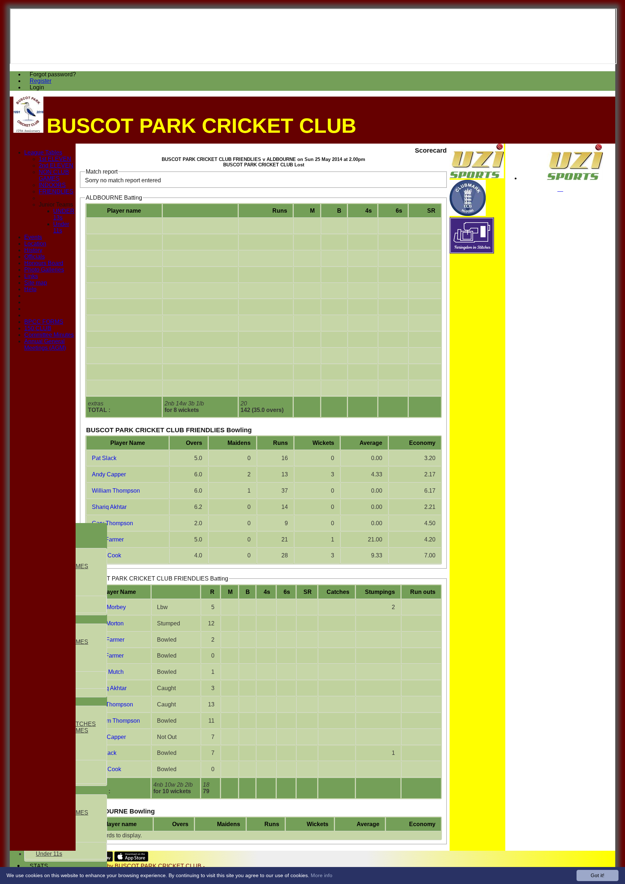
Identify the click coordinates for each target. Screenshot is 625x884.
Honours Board (43, 263)
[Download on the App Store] (131, 860)
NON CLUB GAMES (54, 175)
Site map (35, 283)
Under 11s (49, 854)
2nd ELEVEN (56, 165)
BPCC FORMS (43, 322)
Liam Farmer (108, 640)
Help (30, 289)
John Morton (108, 623)
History (33, 250)
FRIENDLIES (56, 191)
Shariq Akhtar (109, 507)
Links (31, 276)
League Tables (43, 152)
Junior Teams (56, 204)
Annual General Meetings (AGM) (45, 344)
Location (35, 244)
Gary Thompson (112, 523)
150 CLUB (37, 328)
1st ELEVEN (55, 159)
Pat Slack (104, 458)
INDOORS (52, 185)
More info (321, 875)
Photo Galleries (44, 270)
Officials (34, 257)
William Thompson (116, 491)
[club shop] (575, 178)
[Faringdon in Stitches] (472, 251)
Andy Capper (109, 474)
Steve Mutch (108, 672)
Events (33, 237)
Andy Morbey (109, 607)
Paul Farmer (108, 539)
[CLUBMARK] (468, 214)
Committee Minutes (49, 335)
